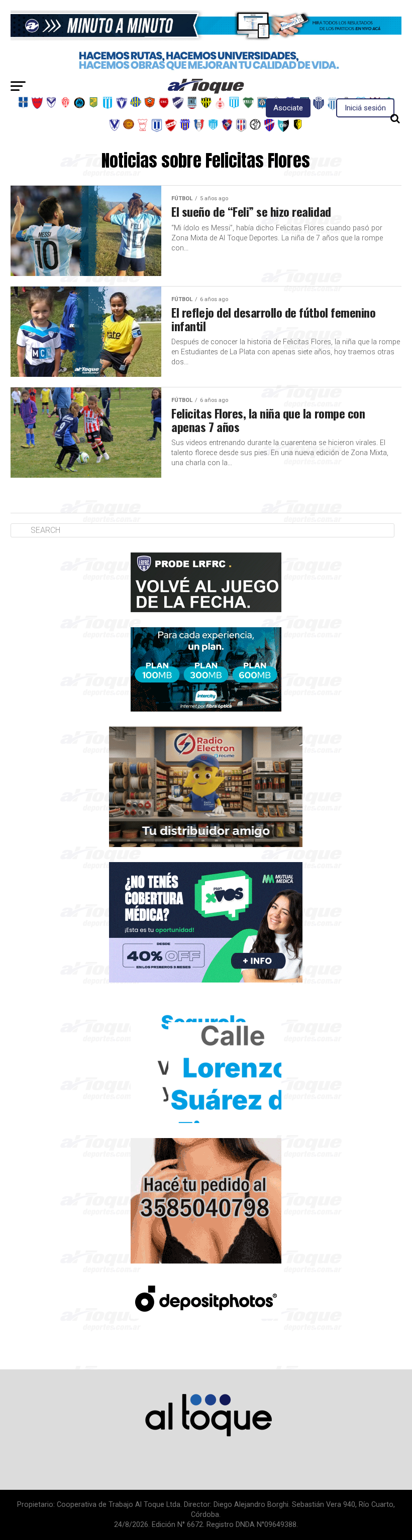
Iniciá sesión (365, 107)
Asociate (288, 107)
